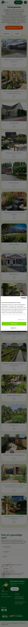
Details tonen (21, 319)
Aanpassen (13, 327)
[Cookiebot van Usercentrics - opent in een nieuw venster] (21, 298)
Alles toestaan (14, 323)
